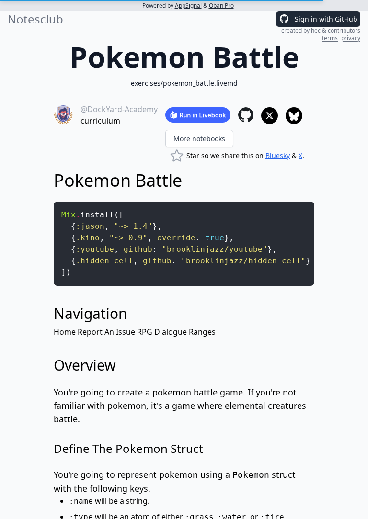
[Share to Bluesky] (294, 115)
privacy (350, 38)
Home (65, 332)
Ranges (202, 332)
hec (316, 30)
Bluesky (277, 155)
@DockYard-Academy (119, 109)
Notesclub (35, 19)
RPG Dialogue (162, 332)
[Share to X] (269, 115)
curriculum (100, 120)
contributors (344, 30)
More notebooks (199, 138)
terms (330, 38)
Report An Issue (106, 332)
